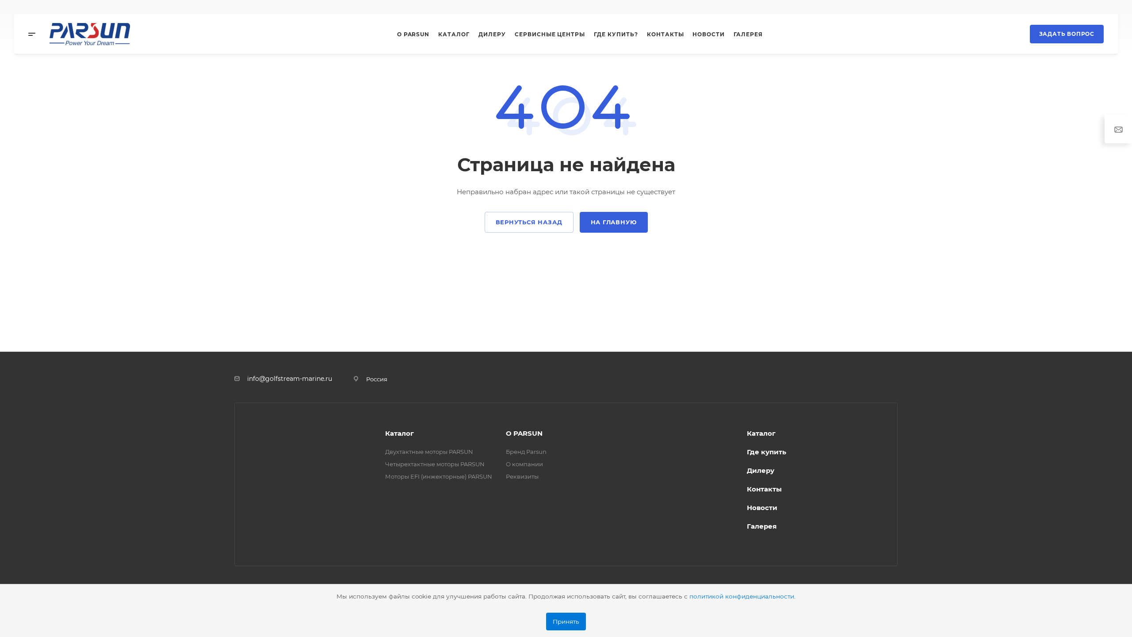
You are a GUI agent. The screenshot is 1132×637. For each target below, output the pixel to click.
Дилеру (760, 470)
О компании (524, 464)
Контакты (764, 489)
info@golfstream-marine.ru (289, 379)
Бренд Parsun (526, 451)
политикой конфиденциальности (741, 596)
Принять (566, 621)
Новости (762, 507)
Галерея (761, 526)
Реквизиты (522, 476)
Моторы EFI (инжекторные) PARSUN (438, 476)
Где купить (766, 452)
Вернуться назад (529, 222)
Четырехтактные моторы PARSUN (435, 464)
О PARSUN (524, 433)
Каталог (399, 433)
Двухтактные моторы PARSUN (429, 451)
